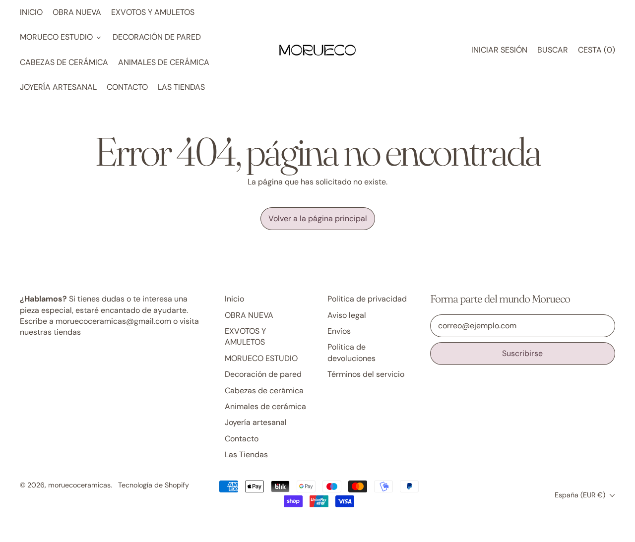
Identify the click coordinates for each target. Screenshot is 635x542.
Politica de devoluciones (351, 352)
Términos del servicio (365, 374)
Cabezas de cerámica (64, 62)
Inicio (31, 12)
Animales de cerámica (163, 62)
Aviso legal (346, 315)
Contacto (127, 87)
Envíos (339, 331)
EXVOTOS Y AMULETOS (152, 12)
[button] (552, 50)
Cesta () (596, 52)
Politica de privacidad (367, 299)
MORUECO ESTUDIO (261, 358)
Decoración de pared (157, 37)
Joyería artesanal (58, 87)
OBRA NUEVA (77, 12)
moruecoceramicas (79, 485)
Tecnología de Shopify (153, 485)
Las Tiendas (181, 87)
